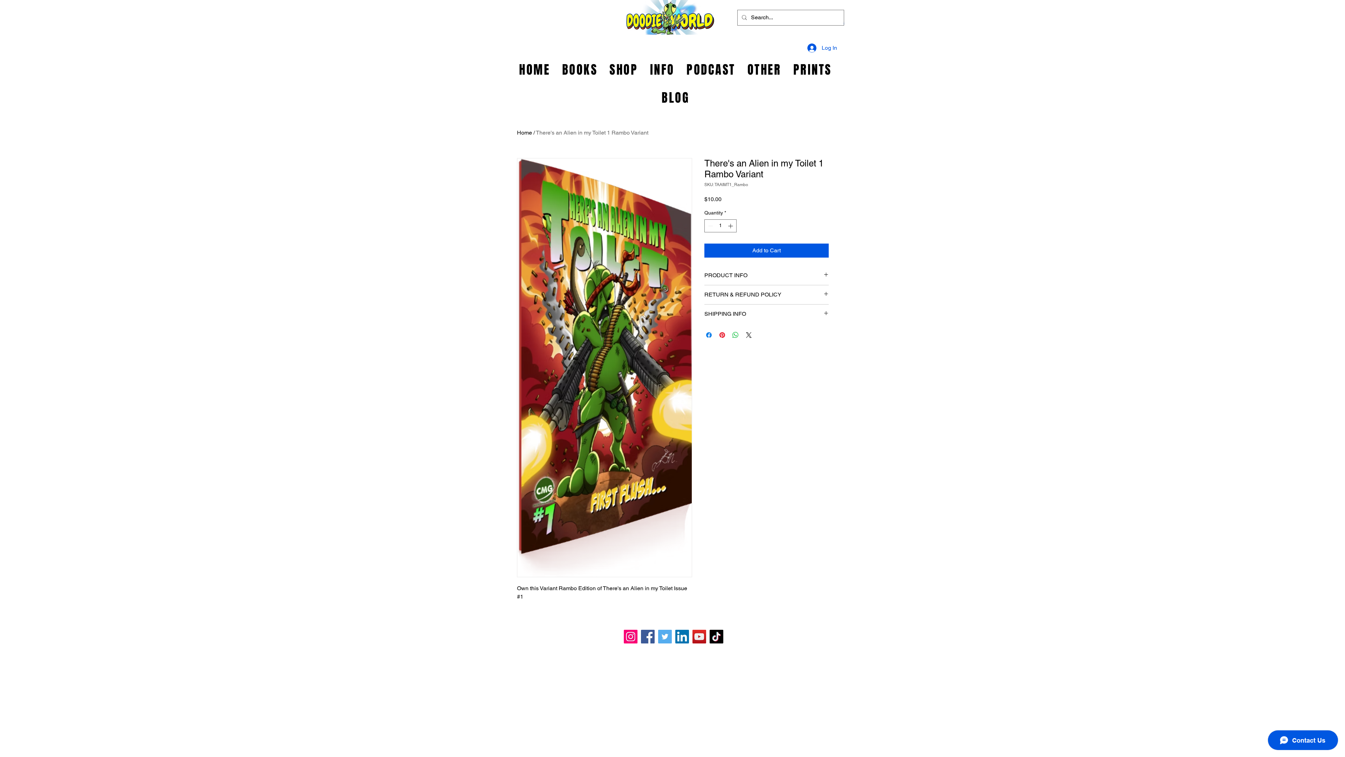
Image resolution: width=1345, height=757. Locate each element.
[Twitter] (665, 636)
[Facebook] (648, 636)
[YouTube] (699, 636)
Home (524, 132)
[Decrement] (709, 226)
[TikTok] (716, 636)
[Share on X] (749, 335)
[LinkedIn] (682, 636)
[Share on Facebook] (709, 335)
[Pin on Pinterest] (722, 335)
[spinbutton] (720, 226)
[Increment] (731, 226)
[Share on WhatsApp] (735, 335)
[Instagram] (630, 636)
